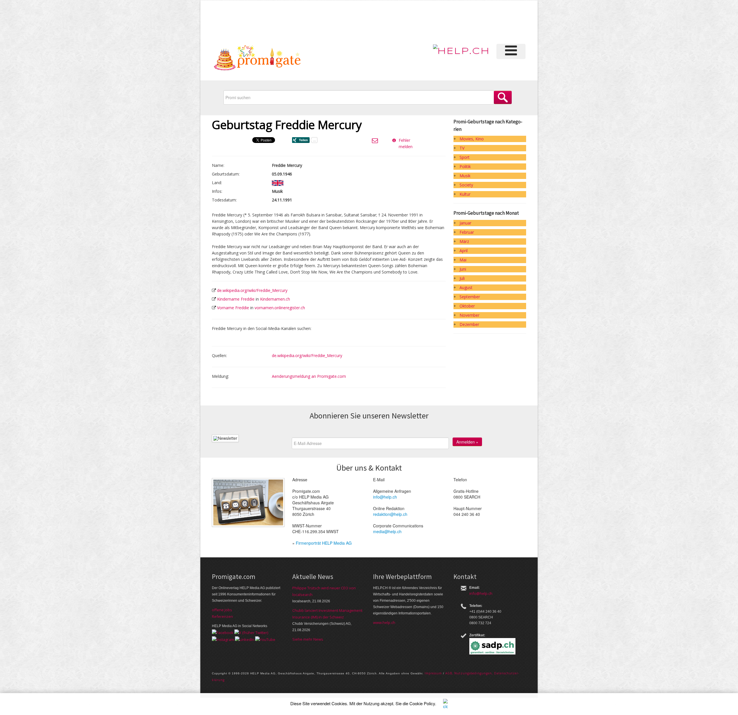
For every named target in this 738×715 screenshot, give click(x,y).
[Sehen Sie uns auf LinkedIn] (244, 639)
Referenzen (222, 616)
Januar (465, 223)
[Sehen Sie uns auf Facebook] (223, 632)
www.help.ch (384, 622)
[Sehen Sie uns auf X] (251, 632)
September (470, 296)
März (464, 241)
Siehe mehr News (307, 639)
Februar (467, 232)
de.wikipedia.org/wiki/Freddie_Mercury (252, 290)
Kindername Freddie (236, 299)
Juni (463, 269)
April (464, 250)
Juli (462, 278)
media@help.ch (387, 531)
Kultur (465, 194)
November (469, 315)
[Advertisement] (429, 21)
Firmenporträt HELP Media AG (324, 543)
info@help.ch (385, 497)
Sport (465, 157)
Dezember (469, 324)
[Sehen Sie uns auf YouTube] (265, 639)
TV (462, 148)
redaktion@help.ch (390, 514)
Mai (463, 260)
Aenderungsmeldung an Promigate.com (309, 376)
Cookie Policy (422, 703)
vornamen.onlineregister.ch (280, 307)
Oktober (467, 306)
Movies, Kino (472, 139)
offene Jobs (222, 609)
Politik (465, 166)
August (466, 287)
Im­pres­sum (433, 673)
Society (466, 185)
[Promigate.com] (257, 59)
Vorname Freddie (233, 307)
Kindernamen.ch (275, 299)
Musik (465, 175)
